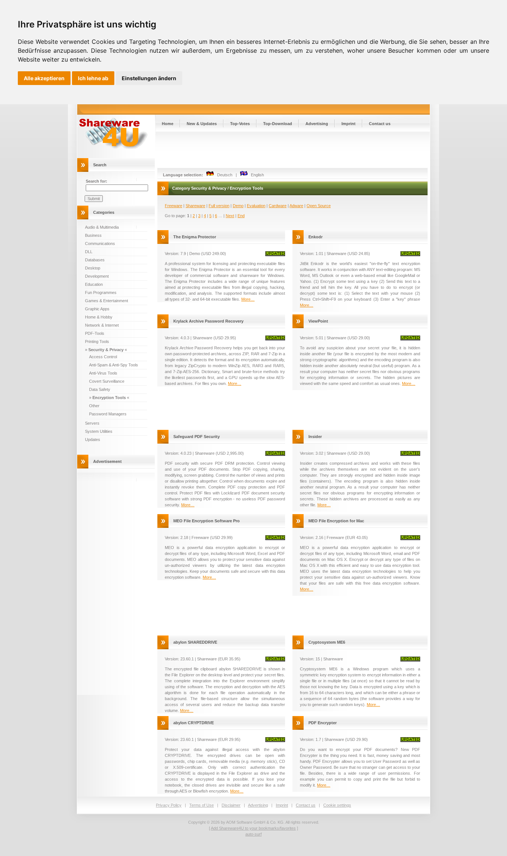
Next (230, 215)
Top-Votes (240, 123)
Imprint (348, 123)
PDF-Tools (94, 333)
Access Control (103, 357)
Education (94, 284)
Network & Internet (102, 325)
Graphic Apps (97, 309)
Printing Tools (97, 341)
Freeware (173, 205)
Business (93, 235)
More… (248, 299)
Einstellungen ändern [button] (149, 78)
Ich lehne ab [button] (93, 78)
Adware (296, 205)
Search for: (96, 181)
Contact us (379, 123)
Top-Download (277, 123)
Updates (92, 439)
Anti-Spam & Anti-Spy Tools (113, 365)
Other (94, 406)
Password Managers (108, 414)
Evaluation (256, 205)
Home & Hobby (98, 317)
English (256, 175)
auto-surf (253, 834)
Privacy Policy (168, 805)
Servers (92, 423)
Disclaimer (231, 805)
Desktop (92, 268)
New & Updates (202, 123)
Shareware (195, 205)
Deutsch (223, 175)
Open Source (319, 205)
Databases (95, 260)
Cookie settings (337, 805)
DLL (88, 251)
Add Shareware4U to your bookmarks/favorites (253, 828)
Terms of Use (201, 805)
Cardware (278, 205)
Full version (219, 205)
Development (97, 276)
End (241, 215)
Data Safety (99, 389)
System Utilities (98, 431)
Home (167, 123)
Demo (238, 205)
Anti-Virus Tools (103, 373)
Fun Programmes (101, 292)
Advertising (316, 123)
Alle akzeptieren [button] (44, 78)
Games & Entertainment (106, 300)
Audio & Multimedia (102, 227)
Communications (100, 243)
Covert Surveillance (106, 381)
